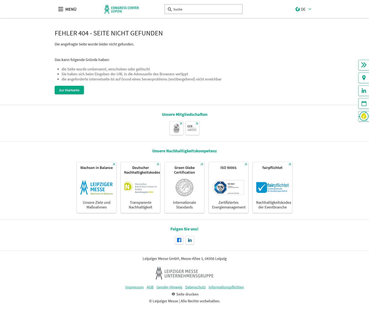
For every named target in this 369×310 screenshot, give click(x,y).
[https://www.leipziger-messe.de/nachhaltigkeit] (96, 187)
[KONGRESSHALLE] (363, 65)
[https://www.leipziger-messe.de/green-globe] (184, 187)
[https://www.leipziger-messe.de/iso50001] (228, 187)
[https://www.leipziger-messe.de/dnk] (140, 187)
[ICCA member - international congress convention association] (176, 128)
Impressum (134, 287)
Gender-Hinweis (169, 287)
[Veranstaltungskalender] (363, 103)
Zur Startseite (69, 90)
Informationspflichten (226, 287)
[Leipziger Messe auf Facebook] (179, 240)
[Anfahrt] (363, 78)
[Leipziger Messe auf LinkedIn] (190, 240)
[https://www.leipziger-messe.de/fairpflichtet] (272, 187)
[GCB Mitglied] (192, 128)
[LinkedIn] (363, 90)
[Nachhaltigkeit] (363, 116)
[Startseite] (121, 9)
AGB (150, 287)
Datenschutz (195, 287)
